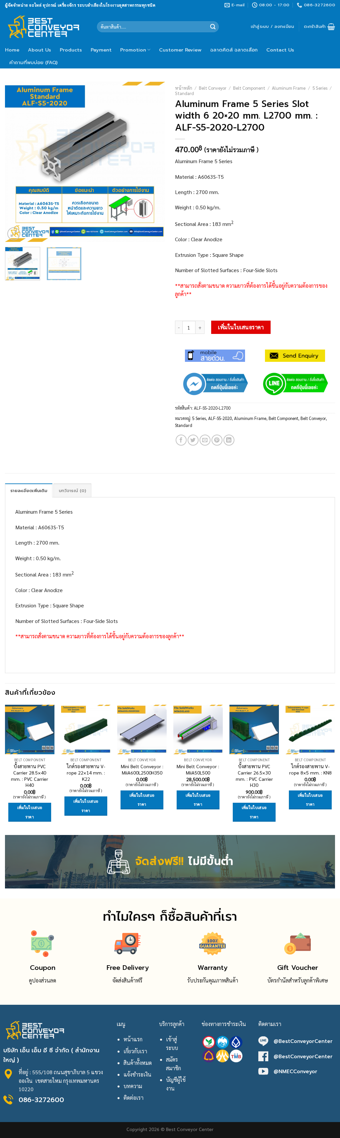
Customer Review (180, 49)
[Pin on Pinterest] (217, 440)
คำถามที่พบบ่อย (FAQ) (33, 62)
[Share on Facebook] (181, 440)
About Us (39, 49)
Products (71, 49)
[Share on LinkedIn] (228, 440)
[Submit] (212, 27)
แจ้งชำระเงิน (137, 1074)
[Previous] (17, 161)
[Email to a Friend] (205, 440)
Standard (184, 93)
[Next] (153, 161)
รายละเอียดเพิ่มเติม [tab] (28, 490)
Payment (101, 49)
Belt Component (249, 88)
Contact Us (280, 49)
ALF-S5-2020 (220, 418)
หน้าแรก (133, 1039)
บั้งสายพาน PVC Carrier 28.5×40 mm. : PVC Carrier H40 (29, 775)
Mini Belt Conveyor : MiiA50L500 (198, 769)
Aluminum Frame (288, 88)
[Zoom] (13, 233)
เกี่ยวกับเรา (135, 1051)
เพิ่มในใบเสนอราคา (241, 327)
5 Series (319, 88)
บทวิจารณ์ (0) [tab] (72, 490)
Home (12, 49)
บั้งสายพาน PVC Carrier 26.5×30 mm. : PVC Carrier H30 (254, 775)
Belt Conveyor (212, 88)
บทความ (133, 1086)
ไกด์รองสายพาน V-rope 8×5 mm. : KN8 (310, 769)
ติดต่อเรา (133, 1097)
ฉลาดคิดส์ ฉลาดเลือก (234, 49)
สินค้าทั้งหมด (138, 1062)
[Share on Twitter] (193, 440)
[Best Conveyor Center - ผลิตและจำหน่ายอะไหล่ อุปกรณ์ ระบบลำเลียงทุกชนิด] (46, 26)
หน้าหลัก (183, 88)
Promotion (133, 49)
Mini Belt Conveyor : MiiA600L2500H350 (142, 769)
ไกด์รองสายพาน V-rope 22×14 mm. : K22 (86, 772)
